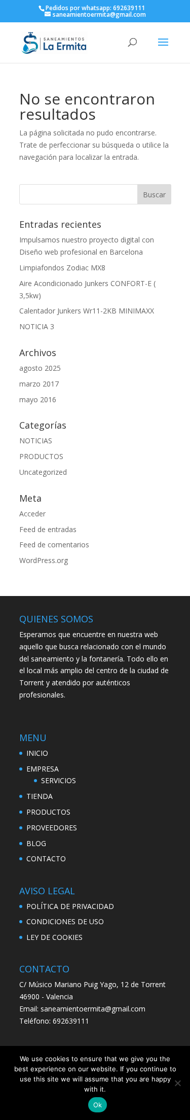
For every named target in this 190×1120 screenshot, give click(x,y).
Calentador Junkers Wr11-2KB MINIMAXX (86, 311)
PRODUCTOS (41, 456)
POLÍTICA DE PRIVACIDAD (70, 906)
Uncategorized (43, 472)
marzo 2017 (39, 384)
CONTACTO (46, 858)
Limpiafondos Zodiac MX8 (62, 267)
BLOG (36, 843)
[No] (177, 1083)
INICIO (37, 753)
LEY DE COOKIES (54, 937)
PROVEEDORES (51, 827)
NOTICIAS (35, 440)
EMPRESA (42, 769)
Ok (97, 1105)
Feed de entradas (48, 529)
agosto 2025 (40, 368)
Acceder (32, 513)
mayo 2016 (37, 399)
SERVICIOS (58, 780)
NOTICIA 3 (36, 326)
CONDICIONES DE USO (65, 921)
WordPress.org (43, 560)
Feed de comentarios (54, 544)
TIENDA (39, 796)
